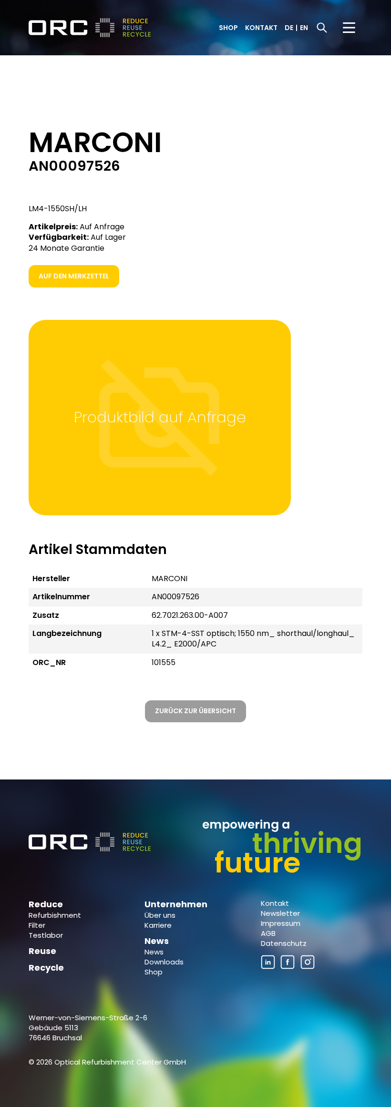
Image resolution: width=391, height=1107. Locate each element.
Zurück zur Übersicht (195, 711)
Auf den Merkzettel (74, 276)
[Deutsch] (90, 27)
